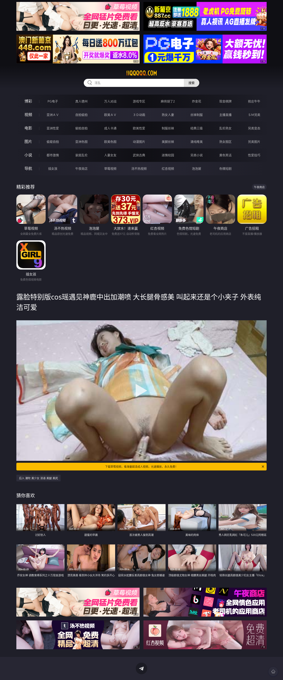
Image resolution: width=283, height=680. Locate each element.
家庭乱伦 (81, 155)
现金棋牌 (225, 101)
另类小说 (196, 155)
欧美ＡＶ (110, 115)
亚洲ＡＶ (53, 115)
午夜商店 (81, 168)
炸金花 (196, 101)
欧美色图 (110, 142)
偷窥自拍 (53, 142)
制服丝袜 (168, 128)
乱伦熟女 (225, 128)
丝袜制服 (196, 115)
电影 (28, 128)
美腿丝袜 (168, 142)
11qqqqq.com (141, 73)
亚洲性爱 (53, 128)
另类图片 (254, 142)
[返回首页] (273, 671)
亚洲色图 (81, 142)
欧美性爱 (139, 128)
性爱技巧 (254, 155)
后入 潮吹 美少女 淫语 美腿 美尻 (38, 478)
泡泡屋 (196, 168)
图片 (28, 141)
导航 (28, 168)
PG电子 (53, 101)
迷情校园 (168, 155)
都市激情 (53, 155)
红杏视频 (168, 168)
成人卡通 (110, 128)
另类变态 (254, 128)
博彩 (28, 101)
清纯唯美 (196, 142)
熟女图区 (225, 142)
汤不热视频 (139, 168)
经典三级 (196, 128)
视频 (28, 114)
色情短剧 (225, 168)
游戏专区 (139, 101)
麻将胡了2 (168, 101)
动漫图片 (139, 142)
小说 (28, 155)
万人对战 (110, 101)
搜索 (191, 83)
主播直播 (225, 115)
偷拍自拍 (81, 128)
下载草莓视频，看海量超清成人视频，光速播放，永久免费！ (141, 466)
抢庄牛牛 (254, 101)
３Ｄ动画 (139, 115)
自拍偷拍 (81, 115)
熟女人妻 (168, 115)
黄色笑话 (225, 155)
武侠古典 (139, 155)
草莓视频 (110, 168)
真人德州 (81, 101)
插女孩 (52, 168)
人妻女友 (110, 155)
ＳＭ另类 (254, 115)
